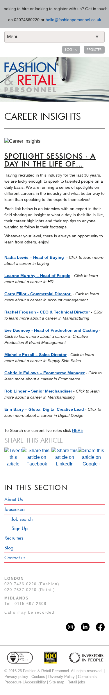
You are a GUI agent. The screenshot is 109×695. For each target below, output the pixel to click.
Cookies (38, 676)
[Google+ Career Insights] (91, 456)
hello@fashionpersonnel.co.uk (73, 19)
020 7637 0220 (20, 590)
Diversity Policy (61, 676)
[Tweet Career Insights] (13, 456)
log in (71, 49)
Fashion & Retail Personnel (30, 77)
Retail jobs (76, 682)
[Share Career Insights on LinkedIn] (64, 456)
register (94, 49)
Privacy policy (16, 676)
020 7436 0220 (20, 584)
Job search (22, 519)
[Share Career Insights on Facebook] (36, 456)
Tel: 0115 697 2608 (25, 604)
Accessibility (35, 682)
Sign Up (20, 528)
